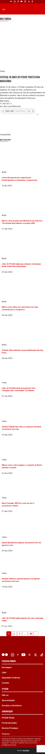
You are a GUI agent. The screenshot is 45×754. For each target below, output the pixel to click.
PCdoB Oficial (8, 718)
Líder (4, 672)
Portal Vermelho (9, 723)
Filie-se (5, 695)
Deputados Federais (11, 678)
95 (31, 633)
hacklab (26, 751)
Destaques (7, 667)
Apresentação (8, 700)
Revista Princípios (10, 728)
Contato (5, 683)
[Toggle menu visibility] (3, 9)
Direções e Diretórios (12, 705)
